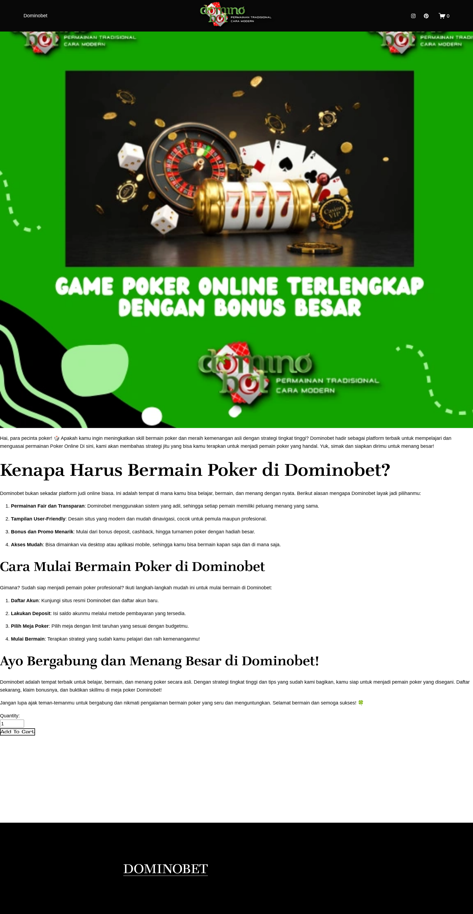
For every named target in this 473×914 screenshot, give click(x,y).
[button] (17, 731)
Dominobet (35, 15)
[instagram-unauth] (413, 16)
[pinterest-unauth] (426, 16)
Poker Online (64, 446)
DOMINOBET (165, 868)
